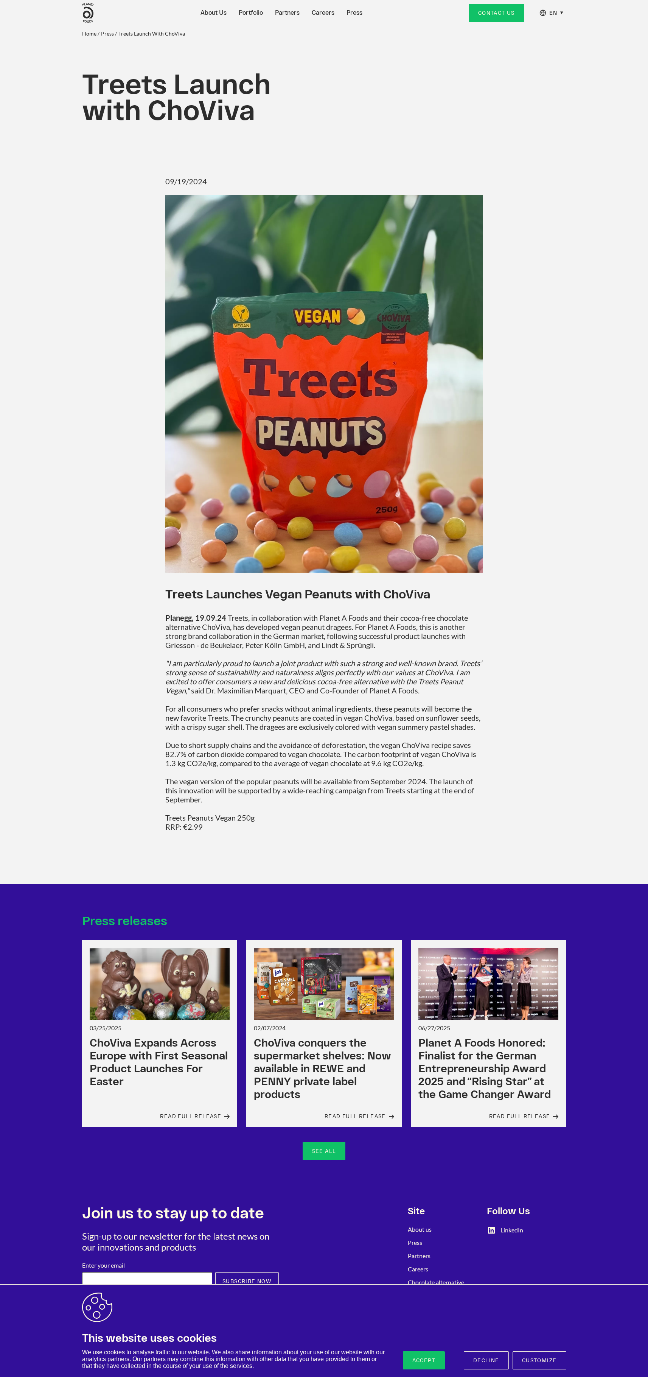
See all (324, 1151)
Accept (423, 1360)
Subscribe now (246, 1281)
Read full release (190, 1116)
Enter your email (103, 1265)
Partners (287, 12)
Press (354, 12)
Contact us (496, 13)
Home (89, 33)
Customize (539, 1360)
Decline (486, 1360)
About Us (213, 12)
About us (420, 1229)
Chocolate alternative (436, 1282)
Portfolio (251, 12)
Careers (323, 12)
